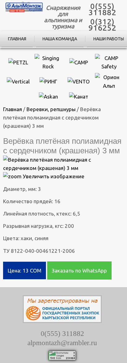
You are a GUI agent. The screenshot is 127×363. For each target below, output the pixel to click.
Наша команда (60, 38)
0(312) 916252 (102, 24)
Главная (17, 38)
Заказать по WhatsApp (79, 270)
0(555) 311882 (102, 9)
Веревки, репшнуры (51, 109)
